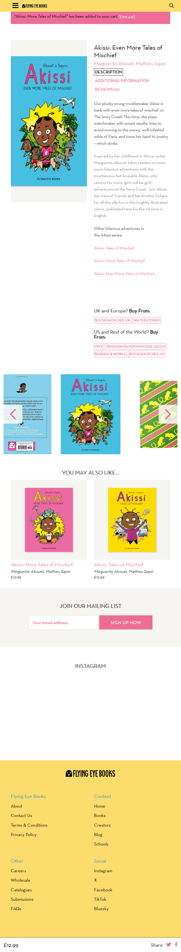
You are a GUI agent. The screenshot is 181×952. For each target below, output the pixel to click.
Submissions (22, 899)
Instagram (103, 870)
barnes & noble (110, 353)
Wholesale (20, 880)
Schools (101, 844)
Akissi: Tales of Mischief (114, 248)
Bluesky (101, 908)
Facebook (103, 889)
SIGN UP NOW (126, 622)
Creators (102, 825)
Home (99, 806)
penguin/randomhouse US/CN (136, 346)
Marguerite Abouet (114, 63)
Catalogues (21, 889)
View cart (127, 16)
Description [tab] (108, 72)
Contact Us (21, 815)
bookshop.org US (146, 353)
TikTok (100, 899)
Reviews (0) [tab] (107, 89)
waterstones (147, 320)
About (16, 806)
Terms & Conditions (29, 825)
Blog (98, 834)
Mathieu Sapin (151, 63)
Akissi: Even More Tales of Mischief (124, 273)
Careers (18, 870)
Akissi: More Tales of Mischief (119, 260)
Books (100, 815)
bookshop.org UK (112, 320)
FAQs (16, 908)
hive (99, 346)
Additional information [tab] (122, 80)
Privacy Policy (24, 834)
